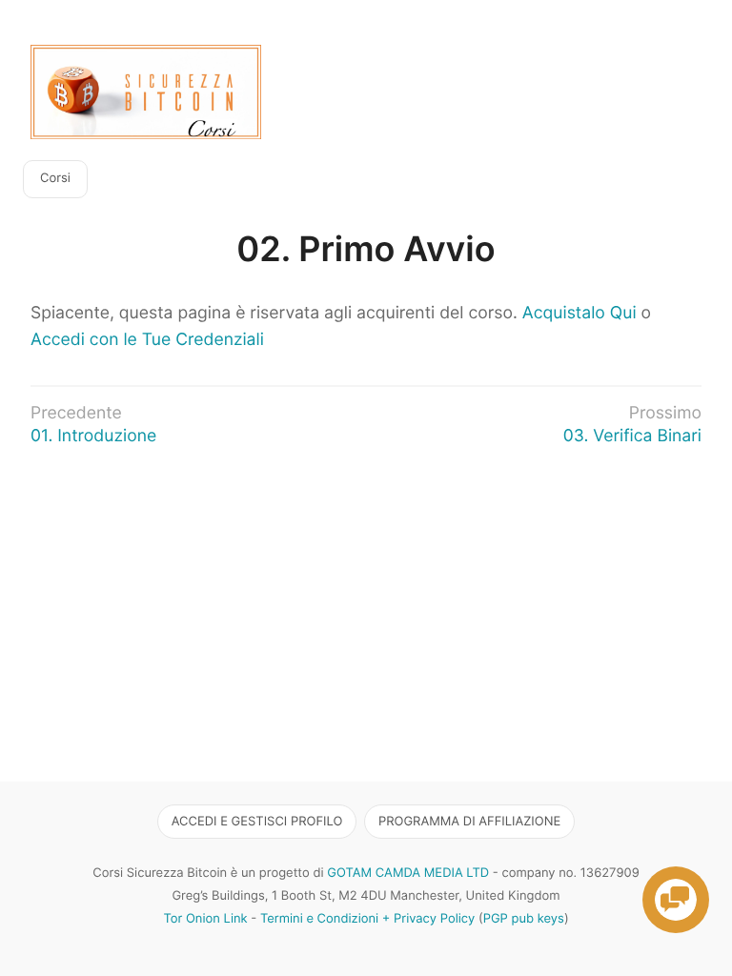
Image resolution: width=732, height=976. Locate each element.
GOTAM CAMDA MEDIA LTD (408, 873)
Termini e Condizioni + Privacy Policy (367, 918)
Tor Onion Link (205, 918)
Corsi (55, 178)
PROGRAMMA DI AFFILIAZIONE (469, 821)
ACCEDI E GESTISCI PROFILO (257, 821)
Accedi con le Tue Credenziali (147, 340)
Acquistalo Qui (579, 313)
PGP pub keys (523, 918)
